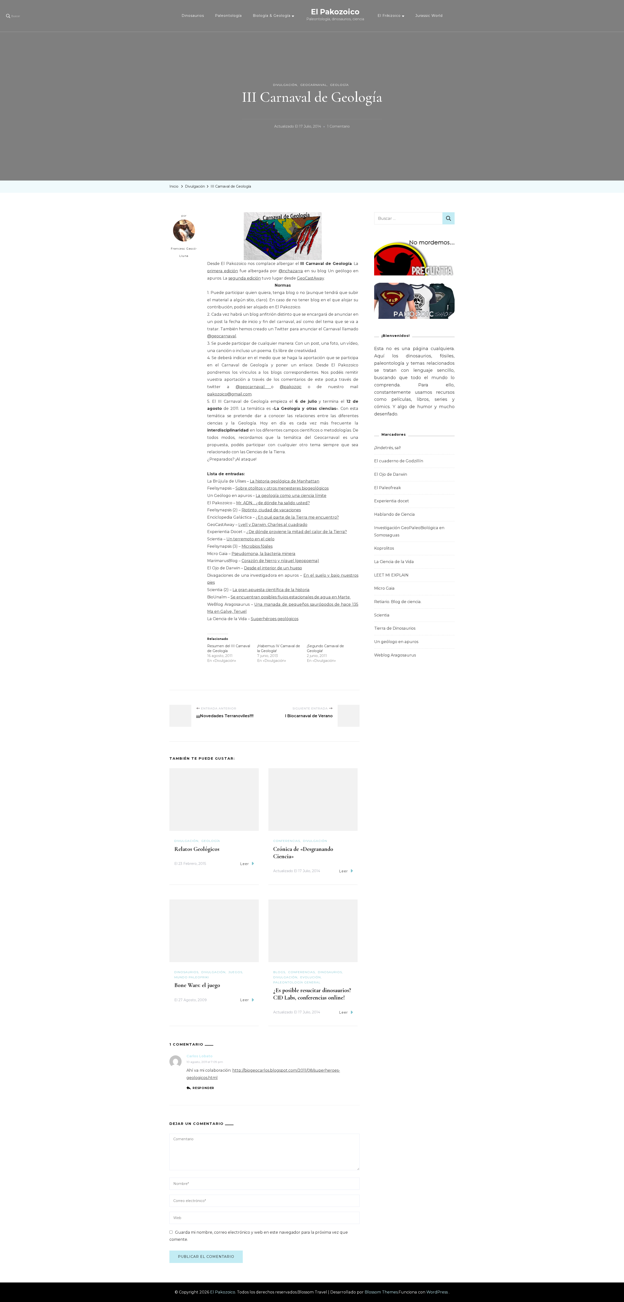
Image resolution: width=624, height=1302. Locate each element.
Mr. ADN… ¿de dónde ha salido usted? (273, 503)
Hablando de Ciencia (394, 514)
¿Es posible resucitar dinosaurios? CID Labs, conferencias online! (312, 994)
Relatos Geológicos (196, 849)
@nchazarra (291, 271)
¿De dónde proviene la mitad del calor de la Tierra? (296, 531)
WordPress (437, 1292)
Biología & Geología (272, 15)
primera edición (222, 271)
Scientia (382, 615)
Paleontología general (297, 982)
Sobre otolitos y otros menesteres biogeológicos (282, 488)
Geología (339, 85)
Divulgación (285, 85)
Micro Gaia (384, 588)
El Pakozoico (335, 11)
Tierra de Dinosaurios (394, 628)
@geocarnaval (221, 336)
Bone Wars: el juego (197, 985)
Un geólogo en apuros (396, 641)
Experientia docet (391, 501)
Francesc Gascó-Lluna (184, 252)
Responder (203, 1088)
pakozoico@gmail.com (229, 394)
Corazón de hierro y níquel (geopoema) (280, 560)
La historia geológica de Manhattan (284, 481)
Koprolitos (384, 548)
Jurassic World (429, 15)
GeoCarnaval (313, 85)
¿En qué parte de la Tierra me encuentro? (297, 517)
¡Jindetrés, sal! (387, 447)
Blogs (279, 972)
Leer (244, 864)
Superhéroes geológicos (274, 618)
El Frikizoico (389, 15)
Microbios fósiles (257, 546)
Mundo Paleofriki (191, 977)
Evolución (310, 977)
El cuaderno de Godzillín (398, 461)
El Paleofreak (387, 487)
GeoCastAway (310, 278)
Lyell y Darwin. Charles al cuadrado (272, 524)
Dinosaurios (193, 15)
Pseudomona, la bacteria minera (263, 553)
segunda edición (244, 278)
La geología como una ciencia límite (291, 495)
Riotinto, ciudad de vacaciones (271, 510)
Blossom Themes (381, 1292)
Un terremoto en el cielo (250, 539)
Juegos (235, 972)
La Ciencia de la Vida (394, 561)
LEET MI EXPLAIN (391, 575)
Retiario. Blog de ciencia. (397, 601)
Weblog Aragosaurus (395, 655)
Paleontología (228, 15)
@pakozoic (291, 386)
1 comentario (338, 127)
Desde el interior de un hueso (273, 568)
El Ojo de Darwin (390, 474)
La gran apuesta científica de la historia (271, 589)
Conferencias (286, 841)
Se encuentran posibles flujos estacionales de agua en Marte (291, 597)
